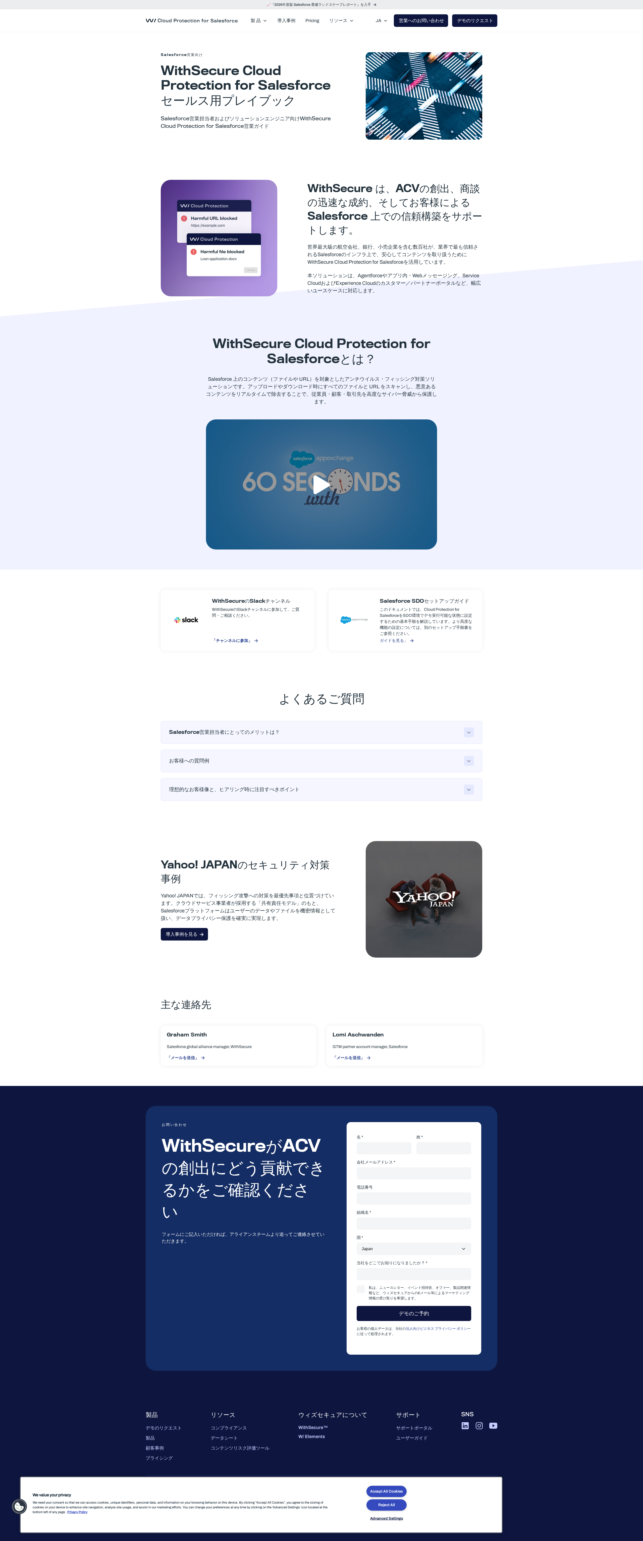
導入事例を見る (181, 934)
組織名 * (364, 1212)
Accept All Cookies (386, 1491)
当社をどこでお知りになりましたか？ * (392, 1263)
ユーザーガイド (412, 1438)
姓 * (419, 1137)
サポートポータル (414, 1427)
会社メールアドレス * (376, 1162)
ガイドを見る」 (394, 641)
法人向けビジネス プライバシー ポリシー (438, 1329)
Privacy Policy (77, 1512)
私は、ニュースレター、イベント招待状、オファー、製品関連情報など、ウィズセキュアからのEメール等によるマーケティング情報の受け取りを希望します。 (420, 1293)
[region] (261, 1505)
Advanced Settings (386, 1518)
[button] (19, 1507)
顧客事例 (155, 1448)
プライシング (159, 1458)
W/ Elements (311, 1436)
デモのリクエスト (164, 1427)
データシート (224, 1438)
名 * (360, 1137)
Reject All (386, 1505)
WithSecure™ (313, 1427)
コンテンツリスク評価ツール (240, 1448)
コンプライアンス (229, 1427)
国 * (360, 1237)
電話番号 (365, 1187)
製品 (150, 1438)
